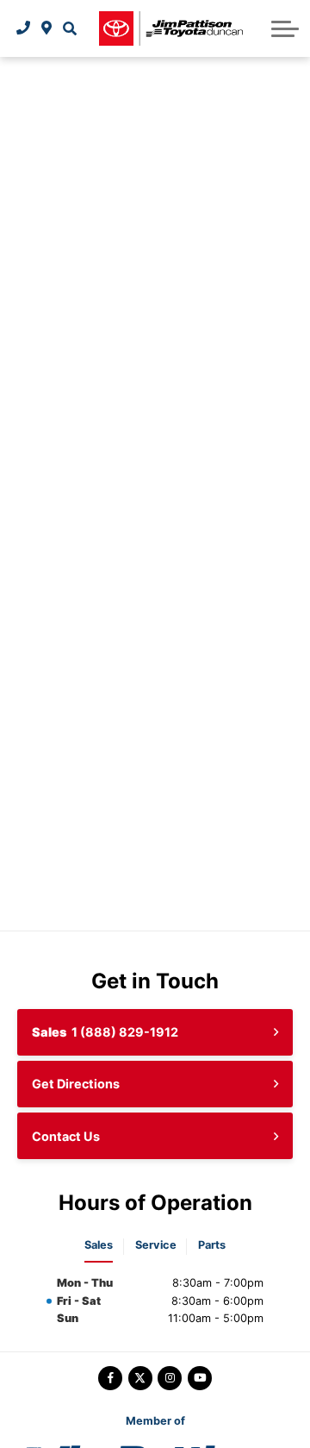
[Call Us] (23, 28)
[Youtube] (200, 1378)
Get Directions (76, 1083)
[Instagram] (170, 1378)
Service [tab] (156, 1244)
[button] (69, 28)
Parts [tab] (212, 1244)
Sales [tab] (98, 1244)
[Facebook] (110, 1378)
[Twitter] (140, 1378)
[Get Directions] (47, 28)
